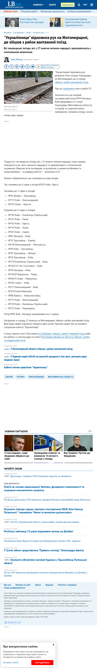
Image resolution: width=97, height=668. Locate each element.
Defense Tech (10, 11)
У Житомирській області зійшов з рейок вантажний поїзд (39, 349)
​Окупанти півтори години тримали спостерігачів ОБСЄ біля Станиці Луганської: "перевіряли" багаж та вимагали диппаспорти (43, 510)
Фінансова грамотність (52, 11)
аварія (9, 376)
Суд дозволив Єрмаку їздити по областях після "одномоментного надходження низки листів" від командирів (77, 25)
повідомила (69, 88)
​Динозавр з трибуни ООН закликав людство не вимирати (38, 476)
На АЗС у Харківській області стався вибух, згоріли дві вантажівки (42, 522)
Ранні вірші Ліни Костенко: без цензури (32, 21)
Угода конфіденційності (14, 587)
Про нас (7, 585)
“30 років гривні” (29, 11)
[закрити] (53, 645)
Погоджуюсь (42, 663)
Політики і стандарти (67, 585)
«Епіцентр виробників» (79, 11)
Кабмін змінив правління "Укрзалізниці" (26, 367)
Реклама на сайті (23, 585)
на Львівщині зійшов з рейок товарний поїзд (61, 333)
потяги (21, 376)
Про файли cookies (10, 662)
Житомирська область (60, 376)
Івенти (38, 585)
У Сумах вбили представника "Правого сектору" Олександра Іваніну (44, 550)
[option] (26, 22)
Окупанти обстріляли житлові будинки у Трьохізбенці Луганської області (45, 561)
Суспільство (18, 32)
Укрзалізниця (36, 376)
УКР (85, 4)
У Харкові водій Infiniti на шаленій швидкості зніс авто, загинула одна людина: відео (45, 358)
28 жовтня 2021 (38, 32)
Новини (37, 4)
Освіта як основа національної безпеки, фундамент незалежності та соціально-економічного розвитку (44, 488)
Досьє (50, 14)
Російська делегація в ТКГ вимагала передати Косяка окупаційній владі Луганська (47, 499)
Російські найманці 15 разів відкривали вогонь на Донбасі (38, 531)
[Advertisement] (48, 140)
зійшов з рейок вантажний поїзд (71, 82)
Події (28, 32)
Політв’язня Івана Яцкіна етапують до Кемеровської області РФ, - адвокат (42, 541)
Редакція (49, 585)
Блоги (52, 4)
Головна (7, 32)
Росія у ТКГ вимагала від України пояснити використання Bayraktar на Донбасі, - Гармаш (46, 574)
